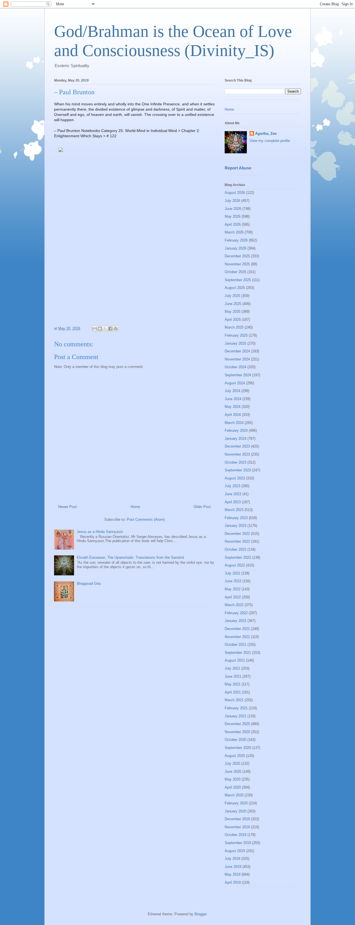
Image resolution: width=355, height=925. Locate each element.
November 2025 (237, 264)
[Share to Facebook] (110, 328)
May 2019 (232, 874)
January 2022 (235, 621)
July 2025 (232, 296)
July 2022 (232, 573)
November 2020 (237, 732)
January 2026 (235, 248)
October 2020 (235, 740)
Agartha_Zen (266, 133)
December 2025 (237, 256)
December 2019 (237, 819)
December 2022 (237, 534)
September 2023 (238, 470)
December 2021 (237, 629)
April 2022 (233, 597)
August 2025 (235, 288)
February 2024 (236, 430)
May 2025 (232, 311)
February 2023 (236, 518)
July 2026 (232, 201)
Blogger (200, 914)
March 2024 (234, 423)
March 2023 (234, 510)
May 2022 (232, 589)
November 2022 (237, 541)
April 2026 (233, 224)
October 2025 (235, 272)
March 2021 (234, 700)
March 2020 (234, 795)
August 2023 (235, 478)
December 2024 (237, 351)
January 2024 (235, 438)
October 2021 (235, 644)
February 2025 (236, 335)
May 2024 (232, 407)
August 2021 (235, 660)
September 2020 (238, 748)
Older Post (202, 507)
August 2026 (235, 192)
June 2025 (233, 304)
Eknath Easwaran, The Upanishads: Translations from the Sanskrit (130, 557)
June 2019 (233, 867)
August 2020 (235, 756)
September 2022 (238, 557)
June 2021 (233, 676)
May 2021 (232, 684)
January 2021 (235, 716)
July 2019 (232, 859)
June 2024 (233, 399)
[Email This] (94, 328)
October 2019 (235, 835)
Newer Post (67, 507)
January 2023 (235, 526)
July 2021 (232, 668)
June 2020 (233, 771)
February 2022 (236, 613)
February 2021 (236, 708)
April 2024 (233, 415)
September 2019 (238, 843)
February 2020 (236, 803)
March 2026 (234, 232)
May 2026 (232, 216)
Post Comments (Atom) (146, 519)
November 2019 (237, 827)
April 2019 (233, 882)
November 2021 (237, 637)
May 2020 (232, 779)
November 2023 (237, 454)
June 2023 (233, 494)
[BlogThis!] (100, 328)
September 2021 (238, 652)
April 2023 (233, 502)
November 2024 (237, 359)
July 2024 (232, 391)
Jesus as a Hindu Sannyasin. (100, 532)
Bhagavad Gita (89, 583)
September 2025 (238, 280)
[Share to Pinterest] (115, 328)
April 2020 (233, 787)
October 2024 (235, 367)
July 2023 (232, 486)
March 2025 (234, 327)
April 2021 (233, 692)
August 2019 (235, 851)
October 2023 (235, 462)
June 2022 (233, 581)
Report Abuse (238, 168)
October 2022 (235, 549)
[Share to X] (105, 328)
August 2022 (235, 565)
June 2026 (233, 209)
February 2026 (236, 240)
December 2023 (237, 446)
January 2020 (235, 811)
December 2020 (237, 724)
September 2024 (238, 375)
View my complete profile (270, 141)
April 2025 (233, 319)
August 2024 (235, 383)
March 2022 (234, 605)
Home (135, 507)
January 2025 (235, 343)
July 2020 (232, 763)
